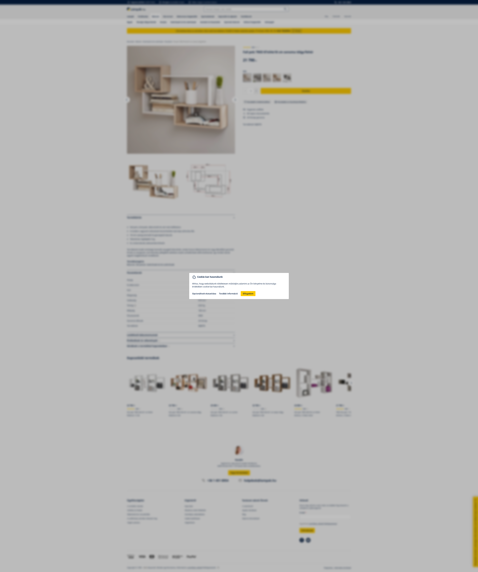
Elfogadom (248, 293)
